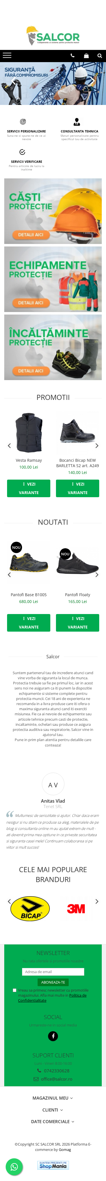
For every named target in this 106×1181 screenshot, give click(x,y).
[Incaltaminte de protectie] (53, 347)
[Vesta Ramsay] (28, 433)
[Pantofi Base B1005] (28, 562)
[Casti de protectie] (53, 211)
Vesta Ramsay (29, 460)
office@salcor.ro (56, 1079)
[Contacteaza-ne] (72, 55)
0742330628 (56, 1071)
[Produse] (8, 57)
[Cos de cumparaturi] (86, 55)
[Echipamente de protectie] (53, 279)
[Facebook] (53, 1036)
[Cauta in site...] (100, 55)
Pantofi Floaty (77, 594)
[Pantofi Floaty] (77, 562)
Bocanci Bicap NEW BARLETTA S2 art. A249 (77, 462)
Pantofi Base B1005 (29, 594)
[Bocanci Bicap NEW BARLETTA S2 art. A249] (77, 433)
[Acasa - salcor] (53, 36)
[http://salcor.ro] (53, 83)
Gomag (64, 1149)
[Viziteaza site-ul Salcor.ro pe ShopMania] (53, 1165)
